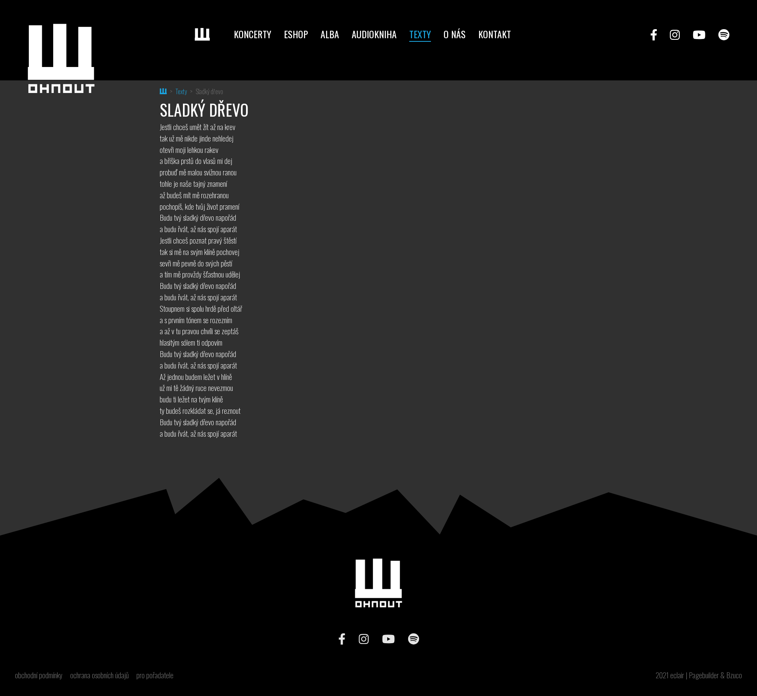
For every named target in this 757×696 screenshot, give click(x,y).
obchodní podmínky (38, 675)
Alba (330, 34)
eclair (677, 675)
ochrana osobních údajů (99, 675)
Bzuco (734, 675)
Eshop (296, 34)
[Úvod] (208, 34)
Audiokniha (374, 34)
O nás (455, 34)
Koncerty (252, 34)
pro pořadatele (154, 675)
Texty (420, 34)
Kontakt (494, 34)
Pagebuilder (704, 675)
